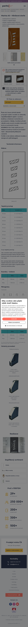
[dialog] (14, 313)
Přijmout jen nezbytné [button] (14, 322)
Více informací (20, 315)
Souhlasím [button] (14, 319)
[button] (14, 326)
